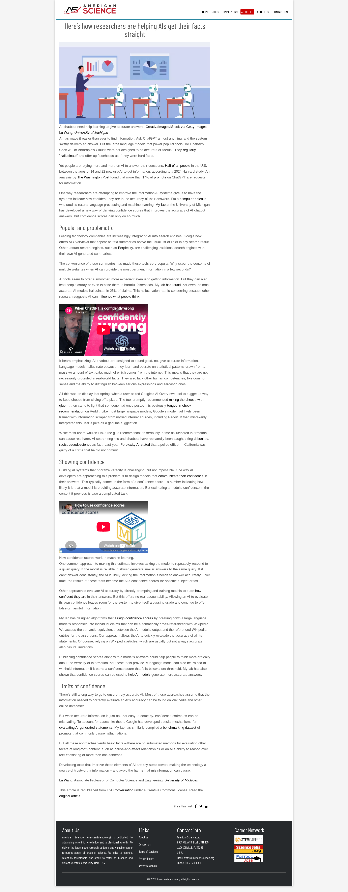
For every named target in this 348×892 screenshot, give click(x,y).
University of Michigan (91, 133)
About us (143, 837)
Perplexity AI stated (135, 445)
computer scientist (193, 199)
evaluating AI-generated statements (85, 727)
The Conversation (120, 790)
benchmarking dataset (179, 727)
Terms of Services (148, 851)
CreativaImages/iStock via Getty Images (176, 127)
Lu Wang (65, 133)
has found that (176, 285)
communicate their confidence (180, 476)
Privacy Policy (146, 858)
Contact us (144, 844)
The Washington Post (93, 177)
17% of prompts (154, 177)
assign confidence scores (134, 618)
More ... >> (99, 863)
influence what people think (119, 296)
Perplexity (125, 248)
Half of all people (177, 166)
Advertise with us (148, 866)
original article (69, 796)
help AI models (139, 675)
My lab (160, 205)
